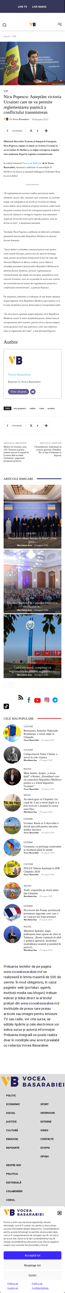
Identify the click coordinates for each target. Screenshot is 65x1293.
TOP (14, 36)
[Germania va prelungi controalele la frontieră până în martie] (12, 847)
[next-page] (11, 685)
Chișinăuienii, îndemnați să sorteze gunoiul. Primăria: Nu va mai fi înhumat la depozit (47, 451)
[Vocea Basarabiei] (6, 119)
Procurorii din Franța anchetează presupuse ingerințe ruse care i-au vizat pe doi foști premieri (42, 913)
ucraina (51, 408)
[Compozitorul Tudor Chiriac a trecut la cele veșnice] (12, 755)
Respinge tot (32, 1265)
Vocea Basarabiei (21, 119)
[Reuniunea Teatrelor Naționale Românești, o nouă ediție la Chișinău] (12, 733)
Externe (28, 819)
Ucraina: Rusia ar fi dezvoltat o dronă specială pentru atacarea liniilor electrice (41, 826)
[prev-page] (6, 685)
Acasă (7, 36)
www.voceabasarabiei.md (23, 972)
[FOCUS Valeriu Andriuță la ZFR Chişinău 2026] (12, 869)
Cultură (28, 727)
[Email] (33, 391)
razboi (33, 408)
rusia (41, 408)
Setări (32, 1275)
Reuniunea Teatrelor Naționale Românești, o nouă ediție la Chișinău (41, 734)
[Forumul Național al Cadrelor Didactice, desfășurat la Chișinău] (32, 581)
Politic (32, 533)
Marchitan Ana (24, 545)
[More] (46, 130)
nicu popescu (20, 408)
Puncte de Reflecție (32, 163)
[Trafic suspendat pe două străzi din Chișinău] (12, 891)
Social (27, 795)
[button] (59, 1213)
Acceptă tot (32, 1255)
